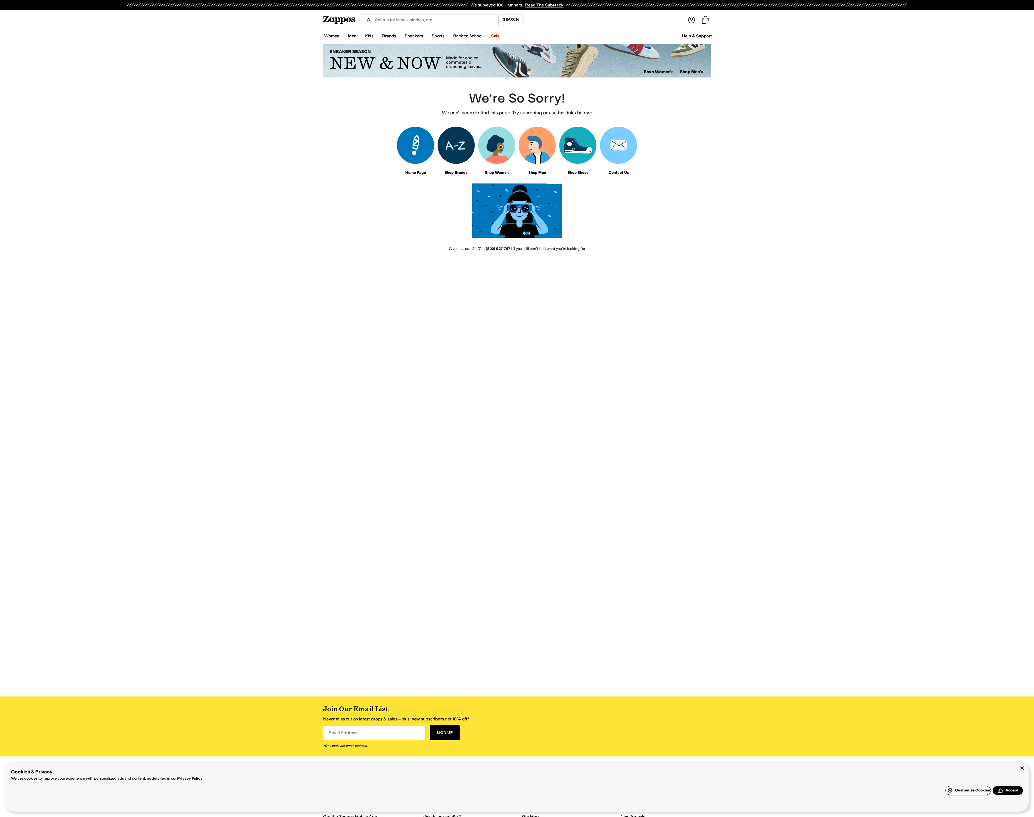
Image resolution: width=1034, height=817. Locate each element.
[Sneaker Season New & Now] (517, 60)
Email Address (343, 732)
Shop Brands (456, 172)
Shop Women (497, 172)
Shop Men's (691, 71)
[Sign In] (691, 20)
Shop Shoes (578, 172)
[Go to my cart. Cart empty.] (705, 20)
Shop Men (537, 172)
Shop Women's (659, 71)
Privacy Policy (189, 778)
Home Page (415, 172)
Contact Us (619, 172)
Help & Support (697, 35)
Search (511, 19)
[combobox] (430, 20)
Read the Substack (544, 5)
